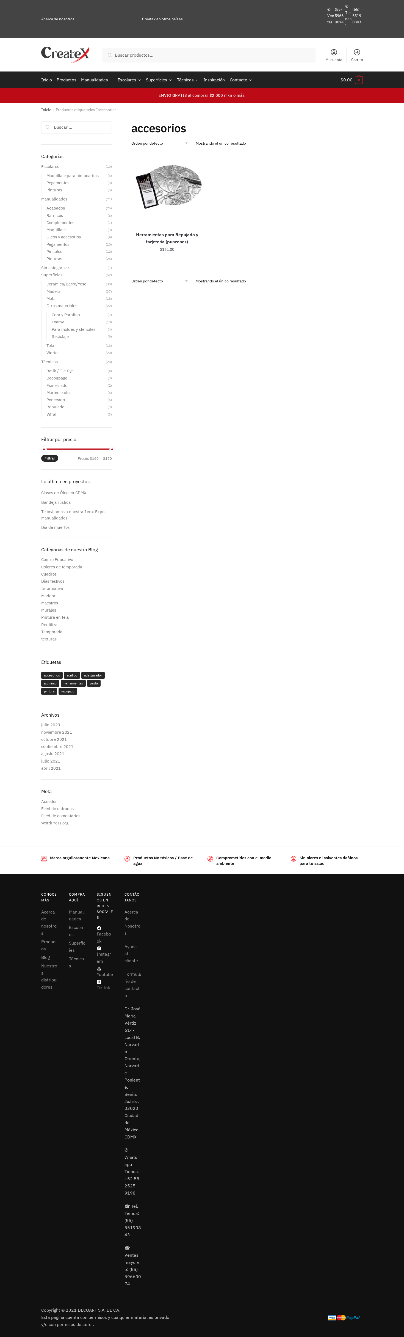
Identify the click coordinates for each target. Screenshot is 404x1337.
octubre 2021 (54, 739)
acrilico (72, 675)
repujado (67, 691)
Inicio (46, 109)
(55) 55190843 (356, 15)
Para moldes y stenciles (73, 329)
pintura (49, 691)
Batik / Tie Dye (60, 370)
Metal (51, 298)
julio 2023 (50, 724)
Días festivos (52, 581)
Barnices (54, 215)
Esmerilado (56, 385)
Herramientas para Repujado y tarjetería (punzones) (167, 238)
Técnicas (49, 361)
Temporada (51, 631)
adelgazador (93, 675)
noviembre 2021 (56, 732)
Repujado (55, 406)
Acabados (55, 208)
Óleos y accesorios (63, 237)
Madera (53, 291)
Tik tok (103, 987)
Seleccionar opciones (167, 261)
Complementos (60, 222)
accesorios (52, 675)
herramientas (73, 683)
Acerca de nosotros (57, 18)
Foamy (58, 321)
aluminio (50, 683)
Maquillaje (56, 229)
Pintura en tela (55, 617)
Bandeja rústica (56, 502)
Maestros (49, 603)
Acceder (49, 801)
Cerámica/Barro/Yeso (66, 284)
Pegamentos (57, 182)
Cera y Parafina (66, 314)
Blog (45, 957)
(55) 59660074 (339, 15)
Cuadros (49, 574)
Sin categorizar (55, 267)
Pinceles (54, 251)
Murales (48, 610)
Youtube (105, 974)
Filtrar (50, 458)
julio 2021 (50, 761)
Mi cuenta (333, 59)
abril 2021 (51, 768)
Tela (50, 345)
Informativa (52, 588)
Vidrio (51, 352)
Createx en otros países (162, 18)
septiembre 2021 (57, 746)
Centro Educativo (57, 559)
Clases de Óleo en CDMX (63, 492)
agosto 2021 (52, 753)
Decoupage (56, 378)
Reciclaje (60, 336)
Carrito (357, 59)
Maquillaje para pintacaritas (72, 175)
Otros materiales (61, 305)
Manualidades (54, 199)
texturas (49, 639)
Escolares (50, 166)
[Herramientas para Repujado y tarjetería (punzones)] (167, 189)
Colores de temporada (61, 567)
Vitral (51, 414)
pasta (94, 683)
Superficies (51, 274)
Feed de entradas (57, 808)
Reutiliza (49, 624)
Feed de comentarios (60, 815)
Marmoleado (58, 392)
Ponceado (55, 399)
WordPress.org (54, 823)
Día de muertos (55, 527)
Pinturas (54, 189)
